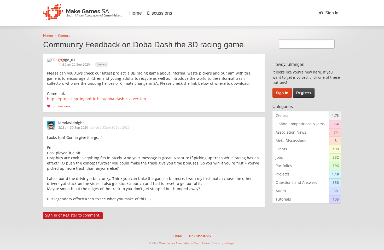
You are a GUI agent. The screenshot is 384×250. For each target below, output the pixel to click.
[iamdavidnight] (53, 125)
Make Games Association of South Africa (184, 243)
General (102, 64)
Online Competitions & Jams (300, 123)
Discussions (159, 13)
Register (70, 215)
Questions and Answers (296, 182)
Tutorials (283, 199)
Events (281, 148)
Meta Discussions (291, 140)
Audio (281, 190)
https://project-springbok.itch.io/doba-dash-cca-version (96, 99)
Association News (291, 132)
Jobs (279, 157)
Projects (282, 174)
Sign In (331, 13)
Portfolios (284, 165)
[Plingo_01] (59, 60)
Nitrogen (229, 243)
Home (135, 13)
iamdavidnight (63, 106)
